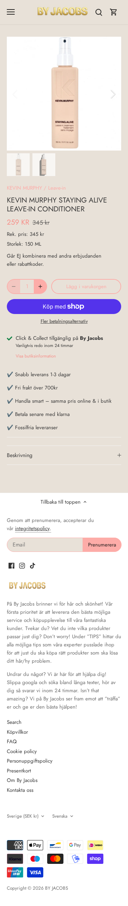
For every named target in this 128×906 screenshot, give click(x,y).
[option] (64, 94)
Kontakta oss (20, 790)
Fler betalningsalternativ (64, 321)
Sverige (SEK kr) (23, 816)
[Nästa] (112, 93)
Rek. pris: (17, 234)
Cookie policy (22, 751)
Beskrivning (19, 455)
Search (14, 722)
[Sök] (98, 12)
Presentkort (19, 770)
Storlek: (15, 244)
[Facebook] (11, 565)
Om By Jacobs (22, 780)
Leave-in (57, 188)
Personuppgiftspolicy (30, 761)
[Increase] (40, 286)
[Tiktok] (32, 565)
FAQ (12, 741)
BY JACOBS (56, 888)
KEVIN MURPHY (24, 188)
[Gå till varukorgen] (114, 12)
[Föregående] (15, 93)
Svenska (60, 816)
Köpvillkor (17, 732)
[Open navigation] (11, 12)
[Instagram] (22, 565)
